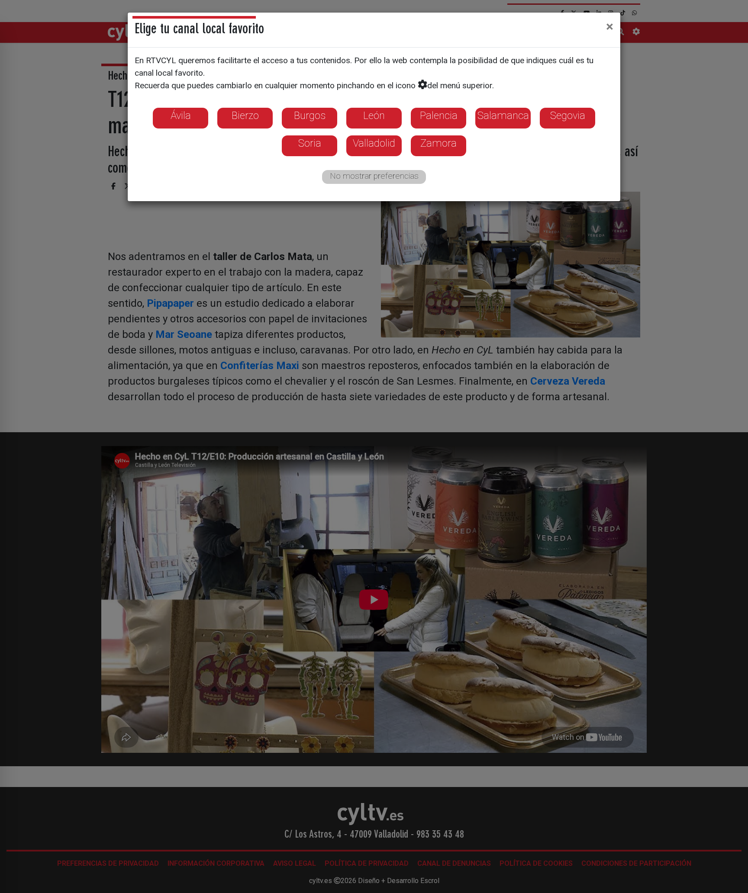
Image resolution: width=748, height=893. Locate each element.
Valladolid (374, 143)
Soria (309, 143)
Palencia (439, 115)
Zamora (438, 143)
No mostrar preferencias (374, 176)
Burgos (310, 115)
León (374, 115)
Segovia (567, 115)
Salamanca (503, 115)
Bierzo (245, 115)
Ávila (181, 115)
